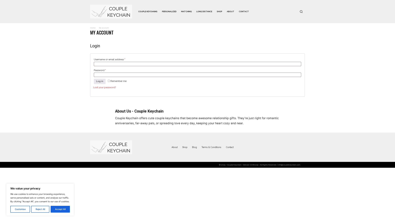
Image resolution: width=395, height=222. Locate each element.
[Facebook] (271, 147)
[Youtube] (302, 147)
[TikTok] (290, 147)
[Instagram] (277, 147)
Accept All (60, 209)
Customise (20, 209)
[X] (296, 147)
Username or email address (114, 59)
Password (105, 70)
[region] (40, 199)
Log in (99, 81)
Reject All (40, 209)
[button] (301, 11)
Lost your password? (104, 87)
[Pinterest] (284, 147)
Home (93, 28)
